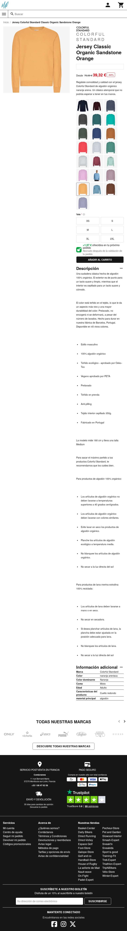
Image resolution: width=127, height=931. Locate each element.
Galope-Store (86, 852)
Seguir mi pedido (13, 836)
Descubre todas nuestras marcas (63, 746)
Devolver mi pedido (14, 840)
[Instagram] (63, 924)
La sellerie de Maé (89, 868)
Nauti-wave (84, 872)
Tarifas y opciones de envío (54, 852)
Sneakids (107, 848)
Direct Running (87, 836)
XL (87, 238)
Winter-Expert (110, 876)
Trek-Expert (109, 860)
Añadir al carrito (100, 259)
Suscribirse (97, 901)
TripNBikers (109, 868)
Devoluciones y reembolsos (54, 840)
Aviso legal (44, 844)
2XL (112, 238)
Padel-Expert (85, 880)
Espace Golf (85, 844)
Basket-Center (86, 828)
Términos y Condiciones (52, 836)
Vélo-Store (108, 872)
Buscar (19, 14)
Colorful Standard (91, 36)
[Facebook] (54, 924)
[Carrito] (121, 5)
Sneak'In (107, 844)
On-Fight (83, 876)
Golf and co (84, 856)
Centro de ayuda (12, 832)
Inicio (6, 22)
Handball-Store (87, 860)
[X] (72, 924)
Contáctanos (40, 774)
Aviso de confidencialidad (53, 856)
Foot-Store (84, 848)
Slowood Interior (112, 836)
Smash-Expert (110, 840)
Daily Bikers (85, 832)
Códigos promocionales (17, 844)
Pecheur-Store (110, 828)
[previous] (119, 722)
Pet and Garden (111, 832)
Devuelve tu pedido (38, 806)
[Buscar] (12, 14)
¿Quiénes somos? (49, 828)
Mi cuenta (8, 828)
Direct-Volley (85, 840)
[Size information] (84, 214)
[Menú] (4, 14)
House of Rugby (87, 864)
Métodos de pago (48, 848)
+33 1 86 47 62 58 (40, 785)
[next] (124, 722)
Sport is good (110, 852)
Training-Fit (109, 856)
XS (87, 220)
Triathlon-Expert (111, 864)
